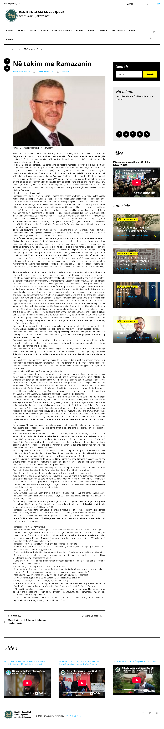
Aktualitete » (118, 30)
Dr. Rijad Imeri (123, 235)
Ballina (9, 30)
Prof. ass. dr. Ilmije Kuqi (127, 297)
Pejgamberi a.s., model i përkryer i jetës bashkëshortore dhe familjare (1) (136, 289)
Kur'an (33, 30)
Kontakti (10, 39)
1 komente (64, 71)
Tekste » (103, 30)
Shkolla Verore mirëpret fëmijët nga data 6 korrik (134, 661)
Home (14, 49)
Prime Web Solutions (73, 716)
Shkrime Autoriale (30, 49)
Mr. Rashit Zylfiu (124, 338)
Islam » (80, 30)
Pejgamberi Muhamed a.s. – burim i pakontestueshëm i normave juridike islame (133, 261)
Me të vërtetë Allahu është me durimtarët (27, 621)
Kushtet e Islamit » (62, 30)
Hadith (44, 30)
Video (132, 30)
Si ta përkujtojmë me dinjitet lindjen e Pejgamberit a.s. (133, 229)
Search (150, 74)
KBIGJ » (21, 30)
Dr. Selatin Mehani (124, 269)
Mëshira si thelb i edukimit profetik (132, 331)
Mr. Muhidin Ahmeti (21, 71)
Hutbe (91, 30)
